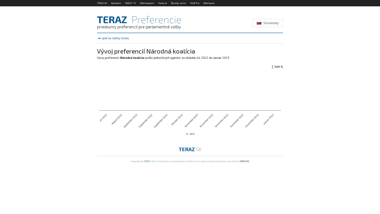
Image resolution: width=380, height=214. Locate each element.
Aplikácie (116, 3)
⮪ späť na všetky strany (113, 38)
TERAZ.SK (102, 3)
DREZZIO (244, 161)
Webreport (209, 3)
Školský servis (178, 3)
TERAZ (190, 149)
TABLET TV (130, 3)
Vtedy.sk (162, 3)
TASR (146, 161)
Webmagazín (147, 3)
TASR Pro (195, 3)
